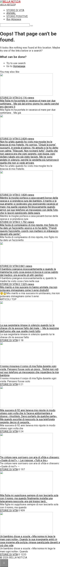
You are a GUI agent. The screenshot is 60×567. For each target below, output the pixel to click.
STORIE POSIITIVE (17, 16)
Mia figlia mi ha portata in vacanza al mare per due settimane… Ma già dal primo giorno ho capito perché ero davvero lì (29, 103)
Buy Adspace (13, 19)
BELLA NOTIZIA (8, 4)
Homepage (19, 66)
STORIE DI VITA (15, 10)
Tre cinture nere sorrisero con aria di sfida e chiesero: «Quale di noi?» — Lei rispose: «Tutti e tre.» (29, 459)
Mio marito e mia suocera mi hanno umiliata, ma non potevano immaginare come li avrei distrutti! (28, 289)
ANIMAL (11, 13)
